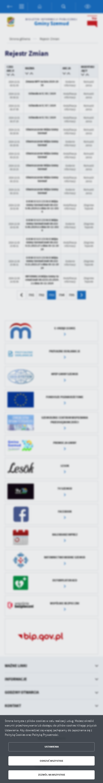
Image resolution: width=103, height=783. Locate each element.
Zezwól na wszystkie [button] (51, 775)
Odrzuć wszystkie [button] (51, 761)
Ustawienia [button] (52, 746)
